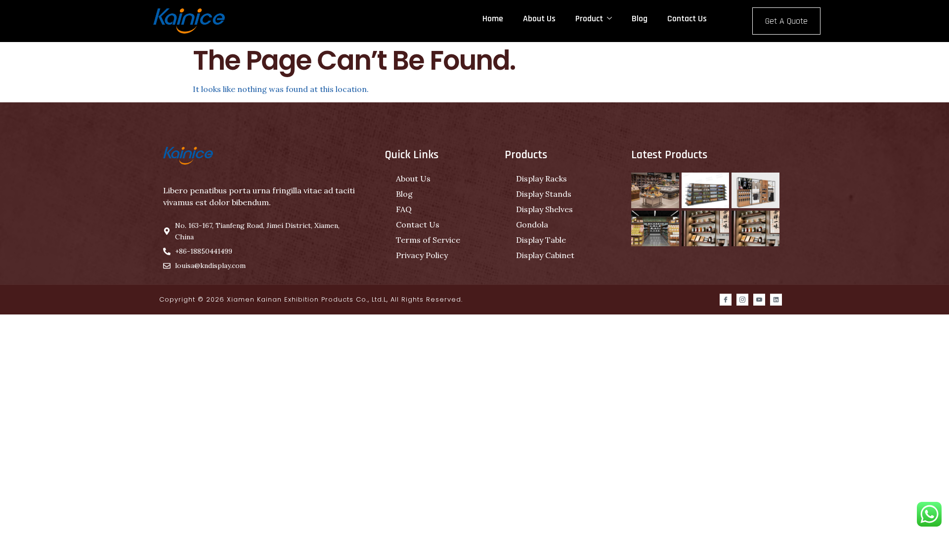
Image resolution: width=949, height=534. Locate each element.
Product (589, 18)
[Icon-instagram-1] (742, 300)
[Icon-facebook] (726, 300)
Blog (639, 18)
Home (492, 18)
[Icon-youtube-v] (759, 300)
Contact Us (687, 18)
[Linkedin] (776, 300)
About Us (539, 18)
